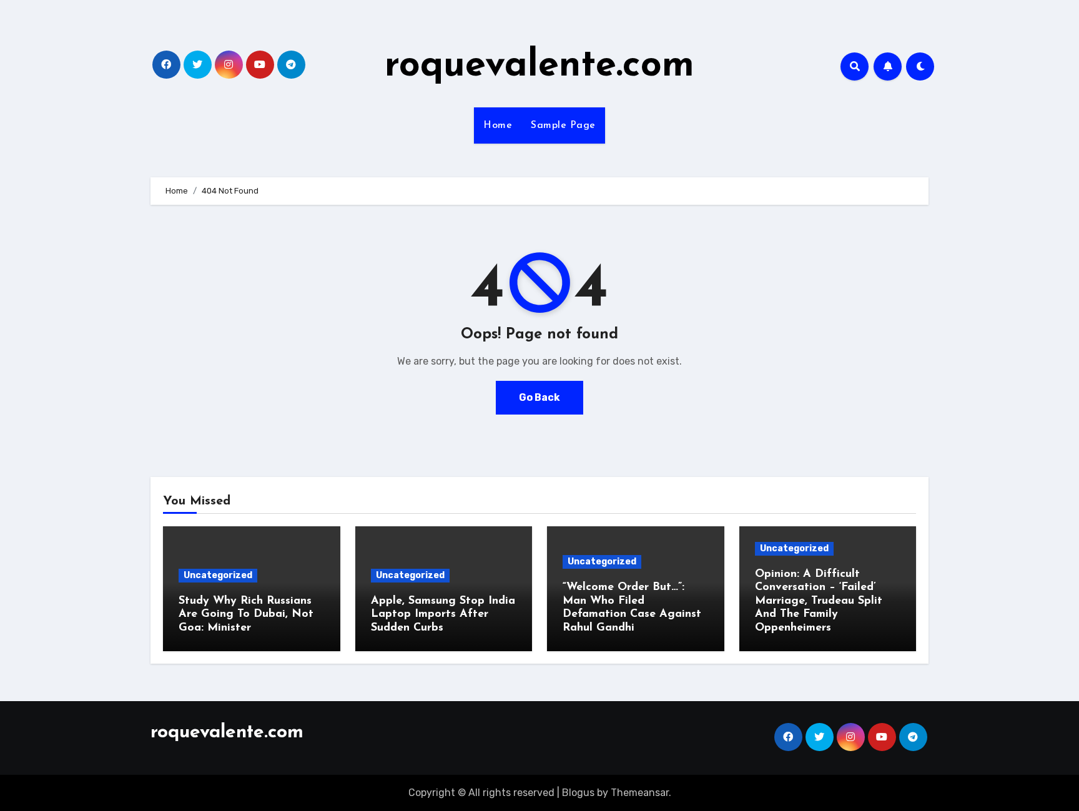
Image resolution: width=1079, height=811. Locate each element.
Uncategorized (218, 575)
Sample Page (563, 125)
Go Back (539, 397)
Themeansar (640, 793)
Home (497, 125)
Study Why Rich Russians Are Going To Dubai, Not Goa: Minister (246, 615)
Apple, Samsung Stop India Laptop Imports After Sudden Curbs (443, 615)
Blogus (578, 793)
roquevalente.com (539, 66)
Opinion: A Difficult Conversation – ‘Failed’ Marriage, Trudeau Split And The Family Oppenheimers (818, 601)
